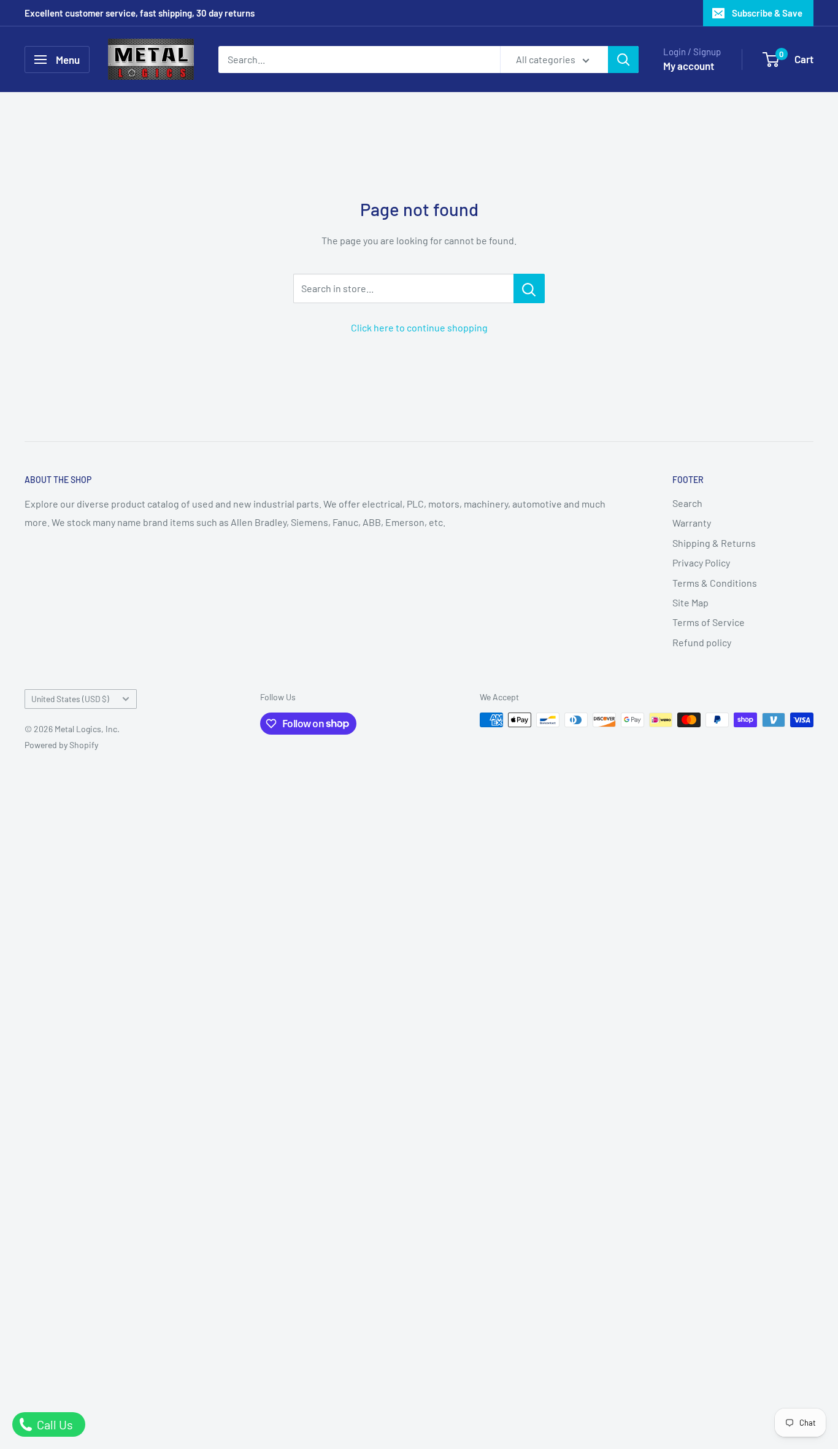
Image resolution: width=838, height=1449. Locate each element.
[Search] (623, 59)
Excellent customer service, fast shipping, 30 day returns (140, 12)
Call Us (53, 1424)
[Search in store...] (529, 288)
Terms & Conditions (714, 583)
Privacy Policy (701, 562)
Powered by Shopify (61, 745)
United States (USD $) (70, 699)
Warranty (691, 522)
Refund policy (701, 642)
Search (687, 503)
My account (688, 66)
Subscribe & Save (767, 12)
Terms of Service (708, 622)
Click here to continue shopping (419, 327)
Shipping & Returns (714, 543)
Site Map (690, 602)
